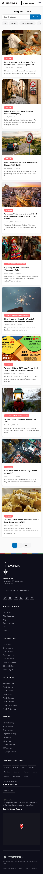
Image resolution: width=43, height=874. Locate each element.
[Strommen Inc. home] (11, 568)
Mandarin (7, 772)
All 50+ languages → (10, 781)
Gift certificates (8, 666)
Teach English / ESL (10, 705)
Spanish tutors (8, 791)
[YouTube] (16, 598)
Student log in (8, 669)
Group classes (8, 648)
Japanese (17, 772)
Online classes (8, 651)
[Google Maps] (32, 598)
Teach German (8, 698)
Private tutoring (8, 723)
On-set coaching (9, 744)
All (5, 23)
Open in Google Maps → (12, 809)
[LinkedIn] (21, 598)
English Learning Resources (17, 315)
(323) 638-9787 (8, 583)
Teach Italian (7, 694)
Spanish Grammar (27, 23)
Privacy (21, 868)
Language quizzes (9, 752)
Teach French (8, 691)
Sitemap (34, 868)
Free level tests (8, 659)
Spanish (13, 23)
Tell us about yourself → (17, 590)
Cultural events (8, 623)
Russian (6, 776)
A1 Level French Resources (17, 415)
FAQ (4, 627)
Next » (27, 545)
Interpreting (7, 741)
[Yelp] (27, 598)
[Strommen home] (21, 857)
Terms (28, 868)
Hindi (26, 776)
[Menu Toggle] (39, 3)
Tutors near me (8, 655)
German (31, 767)
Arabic (35, 772)
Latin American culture (15, 264)
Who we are (7, 612)
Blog (4, 619)
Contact (5, 630)
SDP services (7, 748)
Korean (26, 772)
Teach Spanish (8, 687)
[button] (21, 829)
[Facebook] (10, 598)
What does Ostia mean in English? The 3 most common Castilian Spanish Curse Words (20, 216)
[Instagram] (5, 598)
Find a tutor (7, 644)
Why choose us (8, 616)
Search (35, 17)
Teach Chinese (8, 701)
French (9, 364)
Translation (7, 737)
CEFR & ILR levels (9, 662)
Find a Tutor (28, 3)
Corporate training (9, 733)
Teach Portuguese (9, 709)
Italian (8, 58)
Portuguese (17, 776)
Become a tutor (8, 683)
